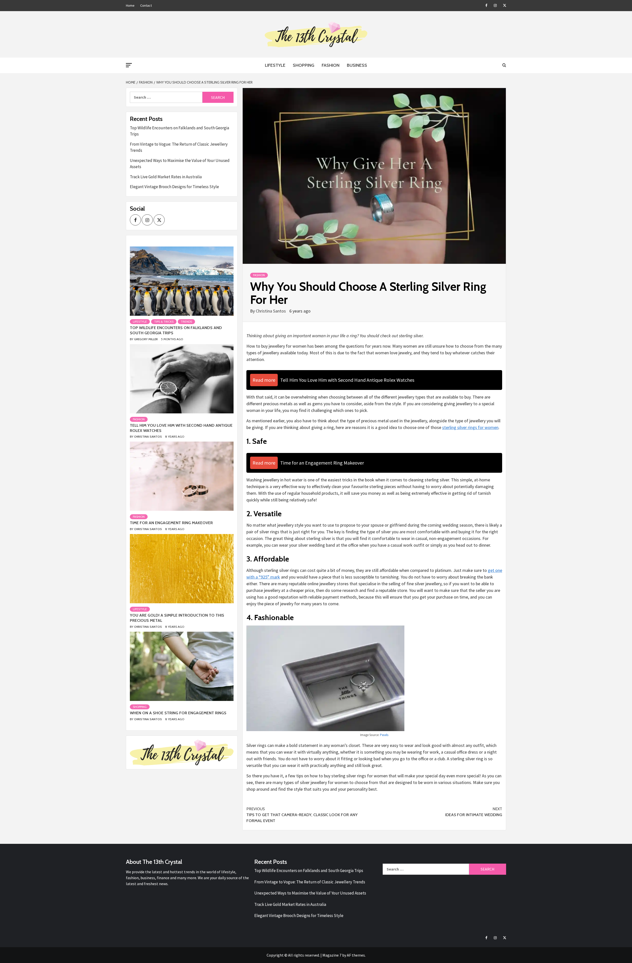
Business (357, 65)
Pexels (384, 735)
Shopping (303, 65)
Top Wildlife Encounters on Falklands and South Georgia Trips (179, 131)
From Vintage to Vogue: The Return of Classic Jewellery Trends (179, 147)
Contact (146, 5)
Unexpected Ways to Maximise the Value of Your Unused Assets (180, 164)
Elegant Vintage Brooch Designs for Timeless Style (174, 186)
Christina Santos (271, 311)
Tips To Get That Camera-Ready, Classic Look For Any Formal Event (302, 814)
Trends (186, 321)
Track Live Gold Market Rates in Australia (166, 176)
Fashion (330, 65)
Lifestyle (275, 65)
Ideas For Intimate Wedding (473, 811)
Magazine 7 (331, 955)
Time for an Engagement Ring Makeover (171, 522)
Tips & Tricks (164, 321)
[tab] (130, 242)
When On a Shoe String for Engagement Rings (178, 713)
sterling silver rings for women (470, 427)
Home (130, 5)
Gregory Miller (146, 339)
